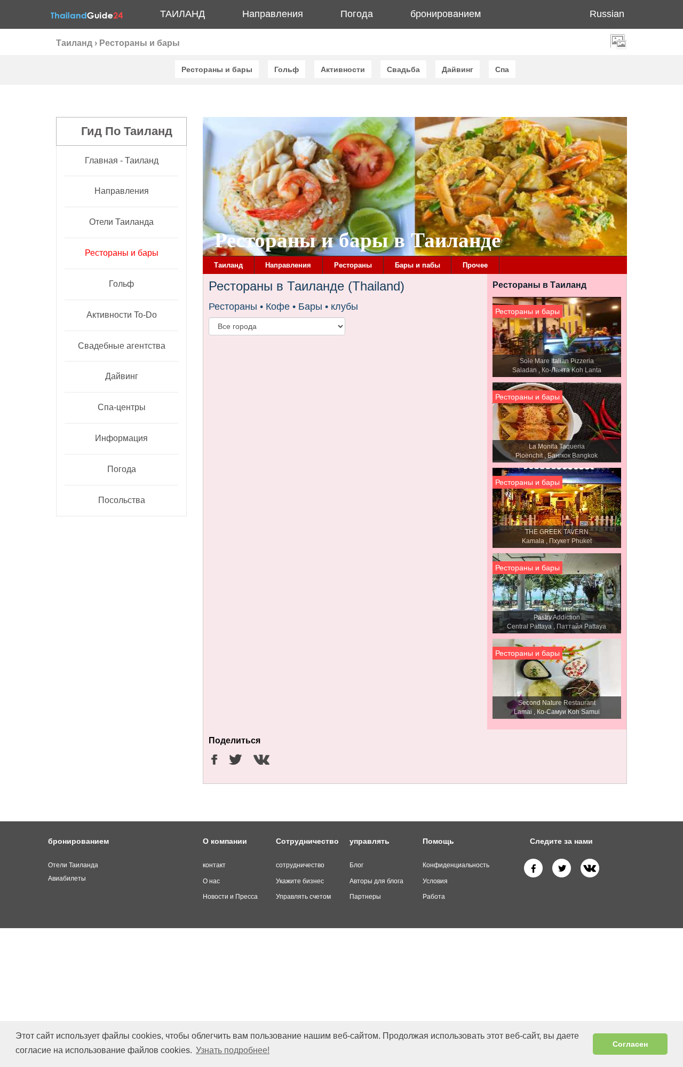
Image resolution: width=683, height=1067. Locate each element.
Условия (435, 881)
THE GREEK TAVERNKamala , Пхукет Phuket (557, 536)
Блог (356, 865)
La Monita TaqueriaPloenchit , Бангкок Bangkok (556, 451)
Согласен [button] (630, 1044)
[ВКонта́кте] (590, 868)
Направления (121, 190)
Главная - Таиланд (121, 160)
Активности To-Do (121, 314)
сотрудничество (300, 865)
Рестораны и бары (121, 252)
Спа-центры (122, 407)
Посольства (121, 500)
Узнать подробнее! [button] (232, 1050)
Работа (434, 896)
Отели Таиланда (121, 221)
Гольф (121, 283)
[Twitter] (561, 868)
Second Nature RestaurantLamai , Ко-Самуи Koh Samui (557, 707)
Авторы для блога (376, 881)
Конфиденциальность (456, 865)
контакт (214, 865)
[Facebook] (533, 868)
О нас (211, 881)
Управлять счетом (303, 896)
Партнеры (365, 896)
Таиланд (182, 14)
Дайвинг (121, 376)
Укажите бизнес (300, 881)
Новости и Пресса (230, 896)
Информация (121, 438)
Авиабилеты (67, 878)
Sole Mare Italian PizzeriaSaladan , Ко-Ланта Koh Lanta (556, 365)
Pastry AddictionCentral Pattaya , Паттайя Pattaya (556, 622)
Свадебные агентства (121, 345)
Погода (356, 14)
